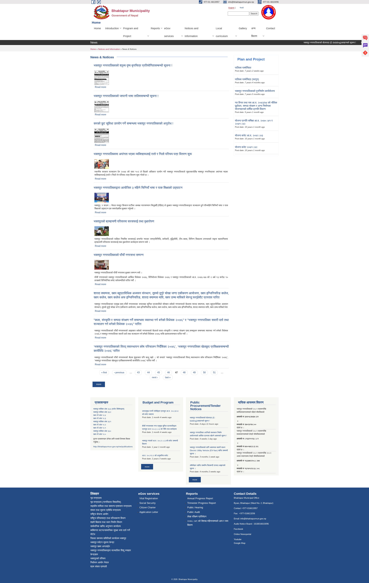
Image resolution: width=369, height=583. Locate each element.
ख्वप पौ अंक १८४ (99, 415)
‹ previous (119, 372)
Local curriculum (222, 32)
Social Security (147, 503)
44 (148, 372)
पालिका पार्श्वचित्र (243, 67)
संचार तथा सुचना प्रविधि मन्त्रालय (105, 510)
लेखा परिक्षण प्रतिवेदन (196, 516)
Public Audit (193, 512)
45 (158, 372)
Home (97, 28)
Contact (270, 28)
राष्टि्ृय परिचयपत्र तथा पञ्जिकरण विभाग (108, 518)
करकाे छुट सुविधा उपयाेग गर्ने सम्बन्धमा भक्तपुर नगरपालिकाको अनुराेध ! (133, 123)
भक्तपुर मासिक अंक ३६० (102, 431)
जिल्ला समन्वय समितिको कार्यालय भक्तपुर (108, 538)
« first (104, 372)
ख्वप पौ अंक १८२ (99, 425)
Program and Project (130, 32)
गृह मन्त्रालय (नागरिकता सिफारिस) (105, 502)
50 (204, 372)
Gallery (243, 28)
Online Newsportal (242, 534)
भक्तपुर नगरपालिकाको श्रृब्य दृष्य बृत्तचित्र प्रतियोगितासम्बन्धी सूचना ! (133, 65)
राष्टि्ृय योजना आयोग (99, 514)
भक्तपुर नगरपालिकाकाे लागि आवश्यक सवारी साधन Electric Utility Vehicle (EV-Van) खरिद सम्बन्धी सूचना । (209, 450)
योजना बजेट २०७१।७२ (246, 147)
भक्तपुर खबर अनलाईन (100, 546)
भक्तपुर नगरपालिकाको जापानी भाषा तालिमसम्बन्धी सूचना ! (126, 96)
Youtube (237, 539)
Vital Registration (148, 498)
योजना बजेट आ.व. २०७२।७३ (249, 135)
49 (194, 372)
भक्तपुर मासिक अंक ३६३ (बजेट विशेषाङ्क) (108, 409)
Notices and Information (191, 32)
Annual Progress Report (200, 498)
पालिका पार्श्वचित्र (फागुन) (247, 79)
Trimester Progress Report (201, 503)
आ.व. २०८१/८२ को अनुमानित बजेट (155, 455)
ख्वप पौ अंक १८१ (99, 428)
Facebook (238, 529)
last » (168, 377)
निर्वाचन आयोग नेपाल (99, 562)
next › (155, 377)
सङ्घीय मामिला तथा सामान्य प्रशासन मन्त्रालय (110, 506)
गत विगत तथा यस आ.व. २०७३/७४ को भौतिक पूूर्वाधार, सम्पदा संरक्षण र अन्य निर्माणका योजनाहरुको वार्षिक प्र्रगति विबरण (256, 105)
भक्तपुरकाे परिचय (97, 558)
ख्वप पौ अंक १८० (99, 434)
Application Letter (148, 512)
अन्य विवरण (254, 32)
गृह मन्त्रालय (95, 498)
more (98, 384)
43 (138, 372)
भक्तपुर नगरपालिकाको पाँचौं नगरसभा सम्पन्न (119, 255)
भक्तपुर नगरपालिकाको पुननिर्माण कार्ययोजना (255, 91)
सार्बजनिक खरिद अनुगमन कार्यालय (105, 526)
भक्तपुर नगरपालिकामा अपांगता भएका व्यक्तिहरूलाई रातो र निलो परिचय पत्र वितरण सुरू (143, 154)
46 (168, 372)
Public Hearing (195, 507)
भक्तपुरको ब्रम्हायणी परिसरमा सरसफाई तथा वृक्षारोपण (124, 221)
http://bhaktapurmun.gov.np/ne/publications (113, 446)
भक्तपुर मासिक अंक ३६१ (102, 421)
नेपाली (242, 8)
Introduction (112, 28)
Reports (155, 28)
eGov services (169, 32)
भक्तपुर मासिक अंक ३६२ (102, 412)
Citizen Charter (147, 507)
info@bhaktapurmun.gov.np (253, 518)
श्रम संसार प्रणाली (98, 566)
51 (214, 372)
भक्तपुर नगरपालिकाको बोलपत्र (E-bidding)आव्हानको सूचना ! (322, 42)
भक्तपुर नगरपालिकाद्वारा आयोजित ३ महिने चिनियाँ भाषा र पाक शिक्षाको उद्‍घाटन (138, 187)
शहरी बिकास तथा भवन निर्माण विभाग (106, 522)
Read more (100, 87)
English (231, 8)
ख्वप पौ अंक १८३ (99, 418)
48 (184, 372)
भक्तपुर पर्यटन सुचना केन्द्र (102, 542)
